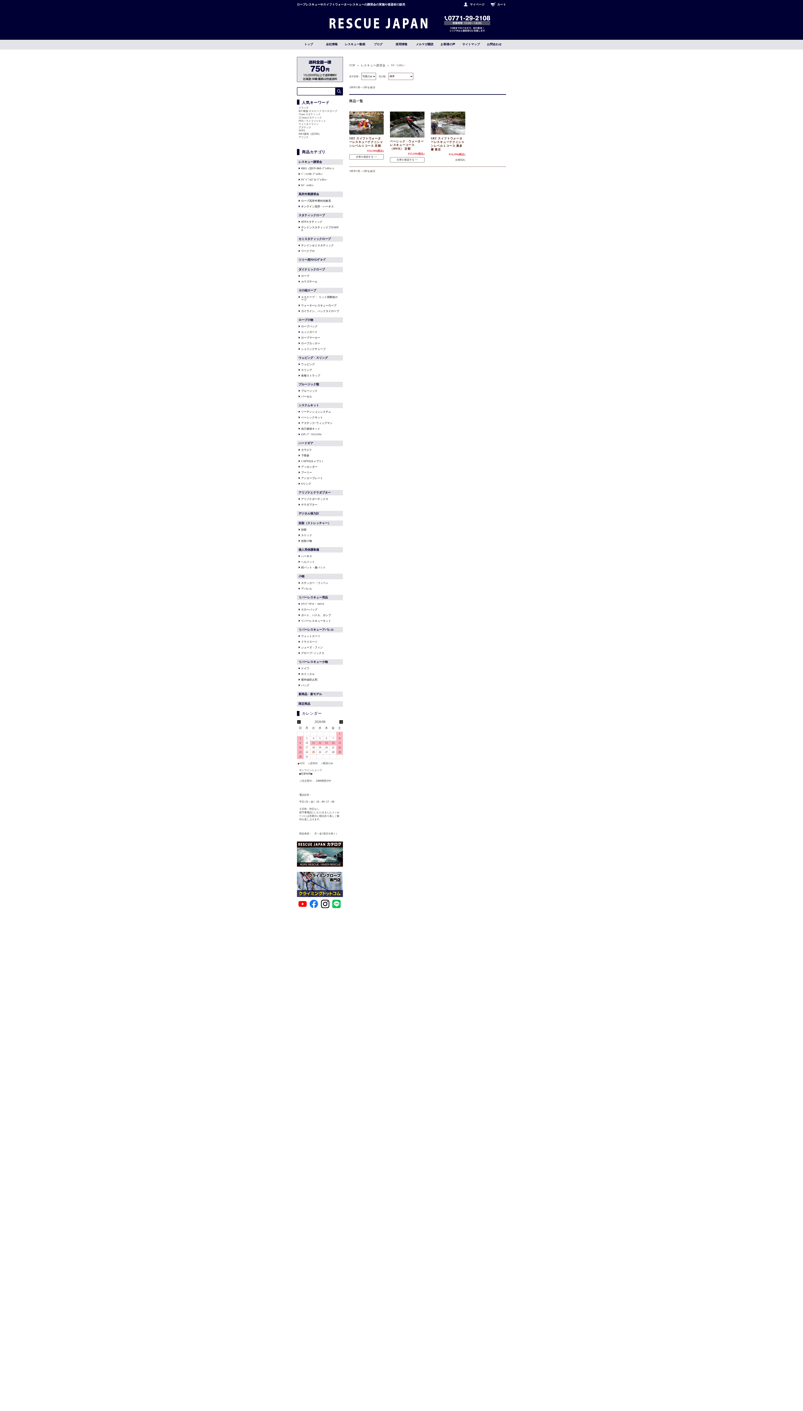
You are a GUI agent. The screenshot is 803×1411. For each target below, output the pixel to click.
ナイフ (305, 668)
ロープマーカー (310, 337)
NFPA (302, 130)
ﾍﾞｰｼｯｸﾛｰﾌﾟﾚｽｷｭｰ (312, 174)
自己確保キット (310, 428)
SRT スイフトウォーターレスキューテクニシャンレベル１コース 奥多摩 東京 (448, 144)
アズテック (305, 127)
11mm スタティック (310, 114)
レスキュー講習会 (373, 65)
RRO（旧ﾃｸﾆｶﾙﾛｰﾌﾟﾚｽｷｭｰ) (317, 168)
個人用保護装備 (309, 549)
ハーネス (306, 556)
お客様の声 (448, 44)
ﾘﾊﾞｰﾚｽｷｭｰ (307, 185)
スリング (306, 369)
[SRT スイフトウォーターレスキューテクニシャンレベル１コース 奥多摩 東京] (448, 123)
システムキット (309, 405)
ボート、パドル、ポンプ (316, 615)
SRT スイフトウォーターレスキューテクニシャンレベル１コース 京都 (366, 142)
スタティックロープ (312, 215)
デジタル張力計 (309, 513)
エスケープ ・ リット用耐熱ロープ (319, 298)
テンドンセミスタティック (317, 245)
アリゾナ (304, 137)
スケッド (306, 535)
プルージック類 (309, 384)
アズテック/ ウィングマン (316, 423)
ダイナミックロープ (312, 269)
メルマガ (424, 44)
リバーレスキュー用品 (313, 597)
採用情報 (401, 44)
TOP (352, 65)
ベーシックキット (312, 417)
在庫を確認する (364, 156)
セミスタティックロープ (315, 238)
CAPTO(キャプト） (312, 461)
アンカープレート (312, 478)
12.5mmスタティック (310, 117)
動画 (355, 44)
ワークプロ (308, 251)
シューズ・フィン (312, 647)
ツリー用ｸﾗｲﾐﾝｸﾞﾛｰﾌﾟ (312, 259)
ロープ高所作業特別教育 (316, 200)
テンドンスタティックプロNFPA (320, 229)
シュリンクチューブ (313, 349)
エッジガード (309, 332)
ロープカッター (310, 343)
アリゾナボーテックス (314, 499)
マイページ (477, 4)
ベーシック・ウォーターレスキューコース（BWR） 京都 (407, 145)
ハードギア (306, 443)
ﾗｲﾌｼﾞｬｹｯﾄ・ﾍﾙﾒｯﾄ (312, 603)
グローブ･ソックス (312, 653)
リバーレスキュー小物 (313, 661)
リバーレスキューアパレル (316, 629)
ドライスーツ (309, 641)
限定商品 (304, 703)
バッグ (305, 685)
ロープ (305, 276)
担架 (304, 529)
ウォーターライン (309, 124)
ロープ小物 (306, 319)
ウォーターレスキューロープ (318, 305)
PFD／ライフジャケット (312, 121)
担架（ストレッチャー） (315, 523)
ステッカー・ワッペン (314, 583)
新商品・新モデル (310, 694)
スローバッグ (309, 609)
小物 (301, 576)
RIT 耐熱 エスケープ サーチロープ (318, 111)
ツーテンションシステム (316, 411)
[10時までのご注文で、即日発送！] (378, 27)
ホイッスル (308, 674)
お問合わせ (494, 44)
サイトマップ (471, 44)
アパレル (306, 588)
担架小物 (306, 540)
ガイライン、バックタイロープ (320, 311)
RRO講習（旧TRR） (310, 133)
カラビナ (306, 449)
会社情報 (332, 44)
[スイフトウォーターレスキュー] (366, 123)
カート (501, 4)
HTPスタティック (311, 221)
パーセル (306, 396)
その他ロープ (307, 290)
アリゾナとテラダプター (315, 492)
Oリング (306, 483)
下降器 (305, 455)
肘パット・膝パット (313, 567)
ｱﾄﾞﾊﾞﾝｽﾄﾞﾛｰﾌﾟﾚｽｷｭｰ (314, 179)
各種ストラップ (310, 375)
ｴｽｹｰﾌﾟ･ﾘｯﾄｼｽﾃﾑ (311, 434)
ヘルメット (308, 561)
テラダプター (309, 504)
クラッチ (304, 107)
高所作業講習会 (309, 194)
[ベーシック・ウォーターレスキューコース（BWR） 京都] (407, 125)
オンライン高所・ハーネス (317, 206)
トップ (308, 44)
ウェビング (308, 364)
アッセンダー (309, 466)
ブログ (378, 44)
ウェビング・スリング (313, 357)
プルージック (309, 390)
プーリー (306, 472)
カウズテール (309, 281)
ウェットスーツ (310, 636)
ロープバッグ (309, 326)
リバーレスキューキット (316, 620)
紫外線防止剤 (309, 679)
